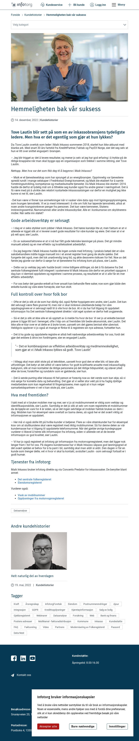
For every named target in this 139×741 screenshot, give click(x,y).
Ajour (116, 604)
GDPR (35, 609)
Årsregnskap (32, 604)
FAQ (16, 627)
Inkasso (99, 621)
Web (92, 615)
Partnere (59, 627)
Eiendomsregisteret (30, 482)
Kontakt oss (24, 675)
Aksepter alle (48, 726)
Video (46, 627)
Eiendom (72, 604)
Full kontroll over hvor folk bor (39, 294)
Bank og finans (108, 615)
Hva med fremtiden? (29, 395)
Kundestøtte (115, 621)
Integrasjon (20, 609)
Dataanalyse (20, 510)
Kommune (82, 621)
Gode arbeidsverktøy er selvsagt (40, 220)
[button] (69, 25)
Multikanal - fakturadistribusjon (54, 621)
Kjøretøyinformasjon (82, 609)
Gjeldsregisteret (22, 615)
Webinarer (41, 615)
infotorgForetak (53, 604)
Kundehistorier (33, 15)
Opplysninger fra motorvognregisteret (41, 498)
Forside (15, 15)
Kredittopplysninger (55, 609)
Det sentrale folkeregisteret (34, 479)
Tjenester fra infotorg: (31, 462)
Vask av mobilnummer (31, 495)
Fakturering (30, 627)
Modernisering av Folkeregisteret (88, 627)
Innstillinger (117, 726)
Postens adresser (23, 621)
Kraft (16, 604)
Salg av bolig (106, 609)
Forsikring (78, 615)
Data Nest (19, 633)
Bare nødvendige (83, 726)
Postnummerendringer (95, 604)
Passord (115, 627)
